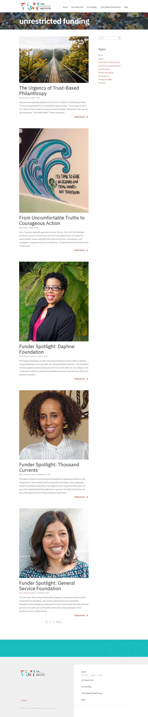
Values (93, 675)
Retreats (101, 83)
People (100, 675)
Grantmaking (103, 69)
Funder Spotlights (105, 72)
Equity (101, 59)
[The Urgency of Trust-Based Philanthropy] (54, 59)
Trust (100, 55)
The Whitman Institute (28, 356)
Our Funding (92, 7)
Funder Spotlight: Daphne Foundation (47, 349)
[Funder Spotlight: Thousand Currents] (54, 425)
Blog (126, 7)
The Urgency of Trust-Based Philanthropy (49, 90)
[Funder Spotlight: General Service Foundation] (54, 543)
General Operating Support (109, 65)
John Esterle (25, 98)
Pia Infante (24, 227)
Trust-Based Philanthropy (110, 7)
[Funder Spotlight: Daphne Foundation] (54, 301)
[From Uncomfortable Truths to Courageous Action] (54, 170)
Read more (80, 116)
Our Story (84, 675)
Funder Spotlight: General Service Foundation (47, 585)
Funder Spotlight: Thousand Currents (49, 467)
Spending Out (104, 76)
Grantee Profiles (105, 79)
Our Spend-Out (77, 7)
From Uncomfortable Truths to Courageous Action (52, 220)
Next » (59, 622)
